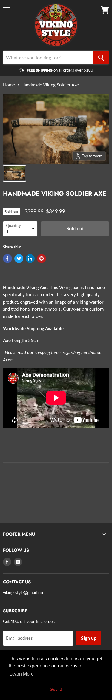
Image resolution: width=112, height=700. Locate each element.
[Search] (101, 57)
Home (9, 84)
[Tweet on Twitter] (18, 258)
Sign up (88, 638)
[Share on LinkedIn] (30, 258)
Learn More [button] (22, 673)
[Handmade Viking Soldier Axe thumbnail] (14, 173)
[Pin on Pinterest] (41, 258)
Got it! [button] (56, 689)
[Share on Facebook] (7, 258)
